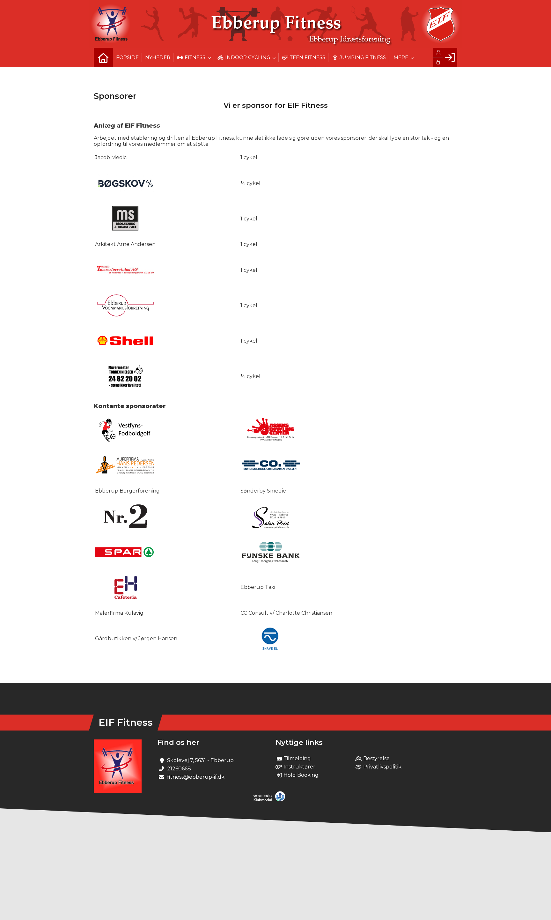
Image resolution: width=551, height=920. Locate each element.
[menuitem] (103, 57)
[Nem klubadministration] (270, 800)
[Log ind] (450, 57)
